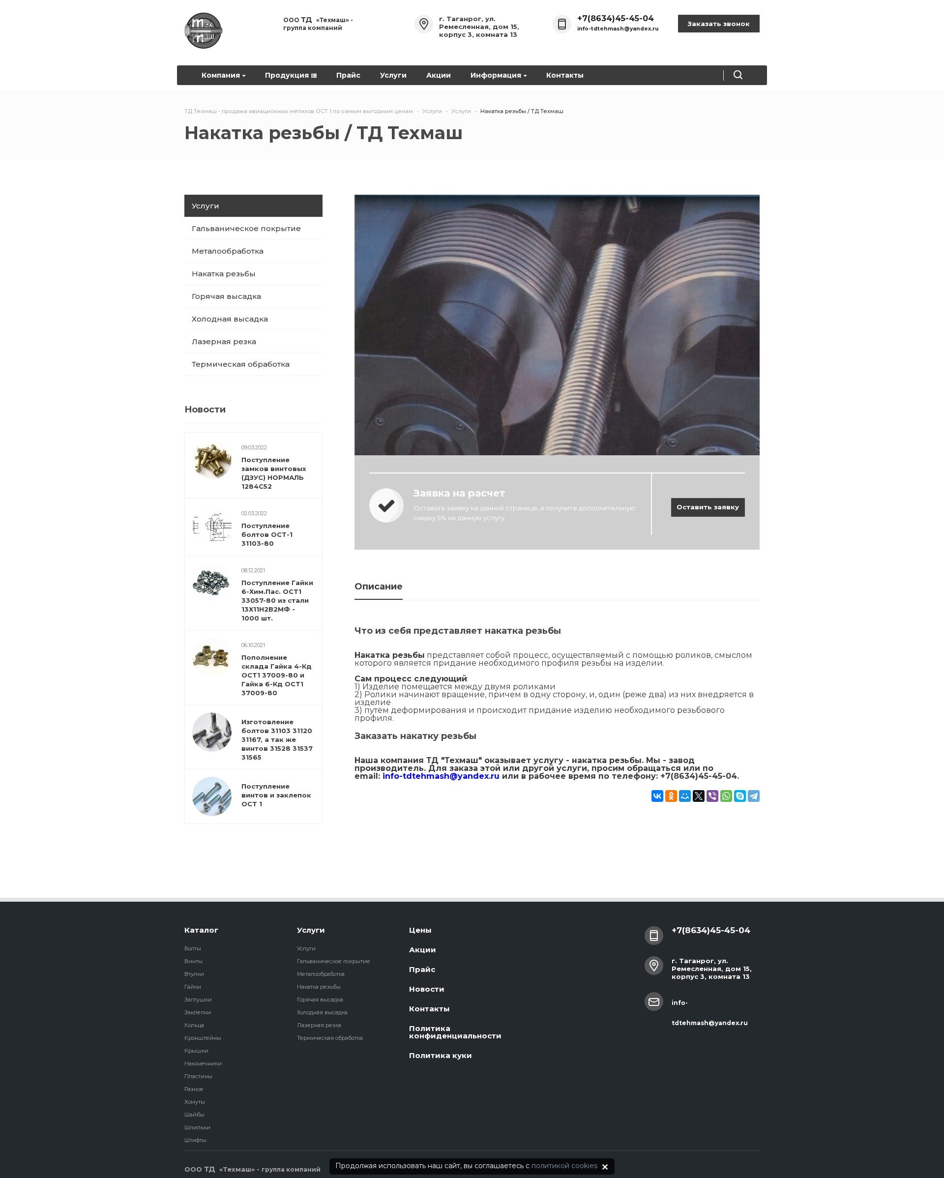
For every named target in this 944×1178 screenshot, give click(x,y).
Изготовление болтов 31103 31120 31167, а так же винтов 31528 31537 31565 (277, 739)
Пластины (198, 1076)
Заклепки (197, 1012)
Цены (420, 930)
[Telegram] (754, 796)
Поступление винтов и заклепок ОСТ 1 (276, 795)
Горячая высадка (226, 296)
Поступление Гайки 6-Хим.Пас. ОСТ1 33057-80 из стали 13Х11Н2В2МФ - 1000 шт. (277, 600)
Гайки (192, 986)
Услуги (393, 75)
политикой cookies (564, 1165)
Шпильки (197, 1127)
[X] (699, 796)
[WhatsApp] (726, 796)
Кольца (194, 1025)
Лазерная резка (224, 341)
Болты (192, 948)
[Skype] (740, 796)
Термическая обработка (241, 364)
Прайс (348, 75)
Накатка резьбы (224, 273)
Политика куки (440, 1055)
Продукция (287, 75)
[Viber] (712, 796)
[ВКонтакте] (657, 796)
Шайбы (194, 1114)
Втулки (194, 974)
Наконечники (203, 1063)
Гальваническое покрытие (246, 228)
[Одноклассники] (671, 796)
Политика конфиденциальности (455, 1032)
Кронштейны (202, 1037)
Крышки (196, 1050)
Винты (193, 961)
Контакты (565, 75)
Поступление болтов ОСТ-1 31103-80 (267, 534)
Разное (194, 1089)
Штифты (195, 1140)
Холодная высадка (230, 319)
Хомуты (194, 1101)
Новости (426, 989)
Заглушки (198, 999)
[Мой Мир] (685, 796)
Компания (221, 75)
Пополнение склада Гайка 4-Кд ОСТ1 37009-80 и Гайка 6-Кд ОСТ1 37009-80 (276, 675)
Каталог (201, 930)
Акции (438, 75)
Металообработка (228, 251)
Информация (496, 75)
